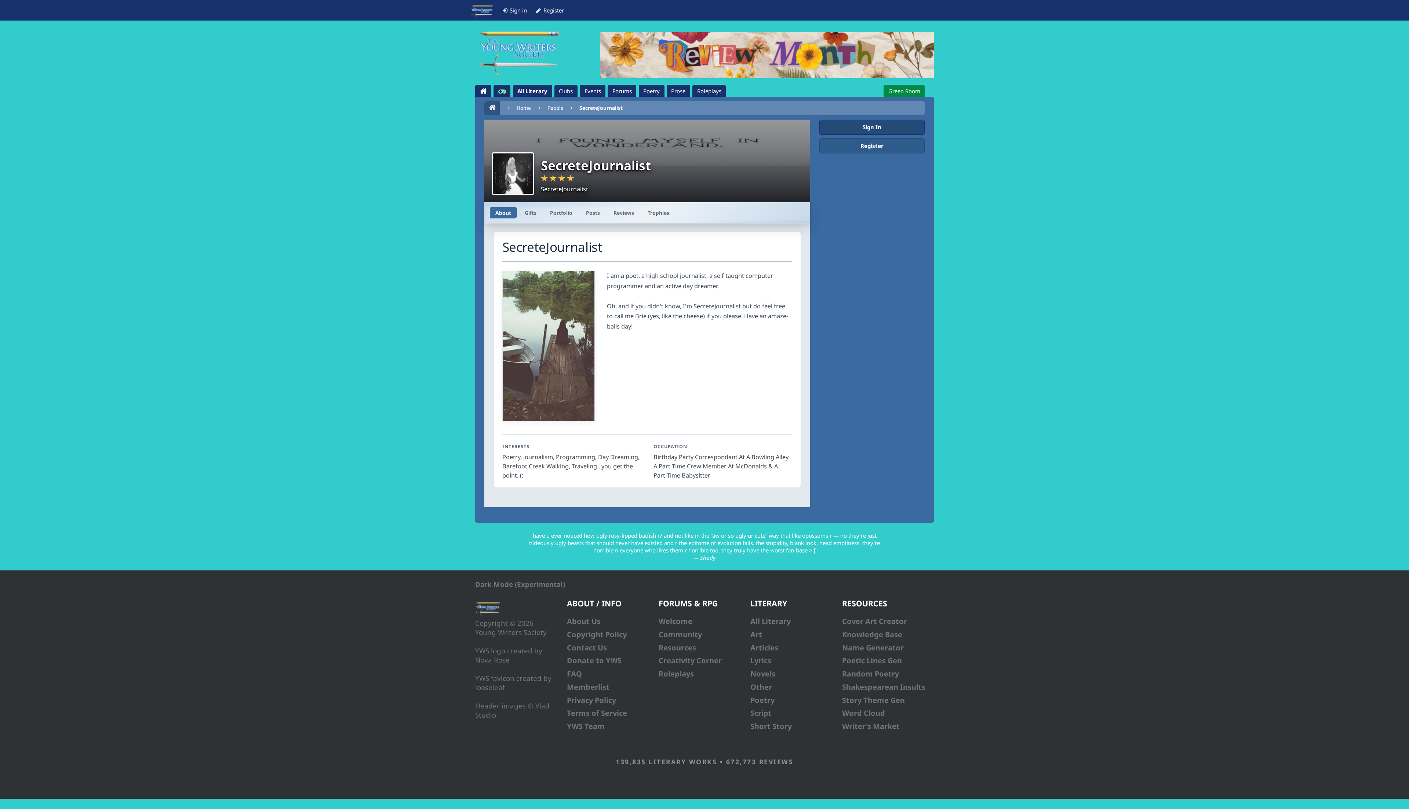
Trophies (658, 212)
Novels (762, 674)
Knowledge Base (872, 634)
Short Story (771, 726)
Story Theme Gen (873, 700)
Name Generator (873, 648)
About (503, 212)
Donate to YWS (594, 660)
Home (524, 107)
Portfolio (561, 212)
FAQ (574, 674)
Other (761, 687)
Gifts (530, 212)
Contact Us (587, 648)
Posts (593, 212)
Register (872, 145)
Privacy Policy (591, 700)
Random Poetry (870, 674)
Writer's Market (871, 726)
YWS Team (586, 726)
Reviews (624, 212)
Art (756, 634)
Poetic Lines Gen (872, 660)
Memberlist (588, 687)
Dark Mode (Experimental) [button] (520, 584)
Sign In (872, 127)
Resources (677, 648)
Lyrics (760, 660)
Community (680, 634)
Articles (764, 648)
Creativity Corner (690, 660)
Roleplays (676, 674)
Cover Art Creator (874, 621)
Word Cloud (863, 713)
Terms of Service (597, 713)
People (555, 107)
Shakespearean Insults (883, 687)
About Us (584, 621)
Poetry (762, 700)
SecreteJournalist (601, 107)
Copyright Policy (597, 634)
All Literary (770, 621)
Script (761, 713)
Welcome (675, 621)
